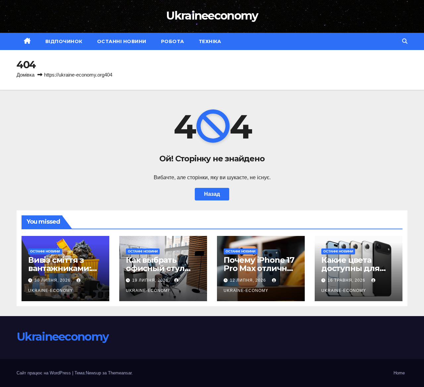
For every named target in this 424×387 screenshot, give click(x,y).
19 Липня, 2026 (151, 280)
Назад (212, 194)
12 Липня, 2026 (248, 280)
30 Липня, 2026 (53, 280)
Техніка (210, 41)
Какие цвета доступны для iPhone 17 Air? (350, 268)
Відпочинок (63, 41)
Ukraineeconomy (212, 16)
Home (399, 372)
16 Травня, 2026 (347, 280)
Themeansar (120, 372)
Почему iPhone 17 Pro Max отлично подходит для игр (261, 268)
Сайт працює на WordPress (44, 372)
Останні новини (121, 41)
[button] (404, 41)
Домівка (25, 75)
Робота (172, 41)
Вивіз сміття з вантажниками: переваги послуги (65, 268)
